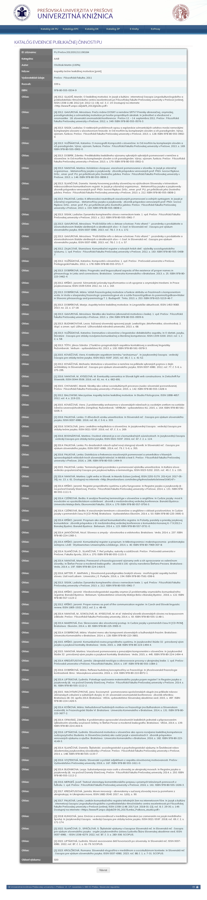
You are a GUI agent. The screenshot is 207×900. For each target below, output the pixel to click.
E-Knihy (134, 28)
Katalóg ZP (113, 28)
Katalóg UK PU (49, 28)
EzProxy (155, 28)
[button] (103, 870)
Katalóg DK (92, 28)
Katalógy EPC (71, 28)
